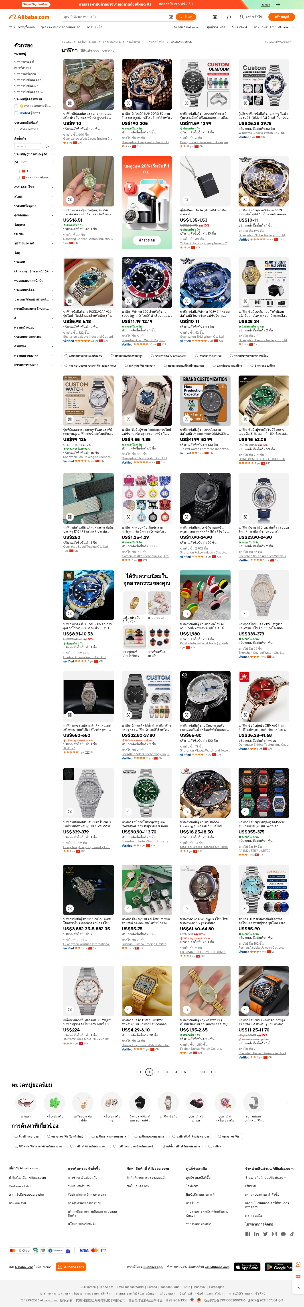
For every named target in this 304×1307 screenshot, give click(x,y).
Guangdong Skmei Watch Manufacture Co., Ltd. (147, 1045)
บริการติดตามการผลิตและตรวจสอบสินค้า (92, 1213)
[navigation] (34, 557)
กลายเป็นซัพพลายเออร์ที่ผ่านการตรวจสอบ (267, 1205)
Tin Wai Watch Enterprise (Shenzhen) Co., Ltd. (205, 449)
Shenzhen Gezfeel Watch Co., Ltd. (262, 652)
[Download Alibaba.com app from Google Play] (280, 1266)
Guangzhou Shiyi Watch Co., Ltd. (202, 336)
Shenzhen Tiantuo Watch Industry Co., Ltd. (147, 841)
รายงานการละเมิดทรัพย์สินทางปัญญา (207, 1213)
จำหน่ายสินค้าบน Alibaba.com (265, 1177)
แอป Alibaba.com (217, 1267)
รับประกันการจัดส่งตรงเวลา (87, 1194)
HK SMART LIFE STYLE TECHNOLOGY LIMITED (205, 952)
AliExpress (88, 1287)
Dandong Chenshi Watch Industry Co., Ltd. (88, 239)
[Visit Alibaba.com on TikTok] (292, 1234)
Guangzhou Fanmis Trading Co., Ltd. (263, 340)
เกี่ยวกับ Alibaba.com (23, 1168)
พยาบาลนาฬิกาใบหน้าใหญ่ (67, 1136)
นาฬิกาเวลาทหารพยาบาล (111, 1136)
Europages (216, 1287)
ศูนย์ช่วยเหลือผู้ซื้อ (198, 1177)
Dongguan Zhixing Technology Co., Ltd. (264, 744)
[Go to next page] (212, 1072)
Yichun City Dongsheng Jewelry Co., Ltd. (205, 243)
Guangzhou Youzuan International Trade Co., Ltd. (88, 944)
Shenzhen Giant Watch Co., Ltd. (143, 340)
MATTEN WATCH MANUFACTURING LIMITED (205, 847)
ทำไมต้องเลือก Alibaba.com (27, 1177)
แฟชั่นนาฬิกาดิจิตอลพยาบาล (183, 1146)
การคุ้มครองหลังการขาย (84, 1203)
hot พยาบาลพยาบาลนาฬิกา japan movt (92, 365)
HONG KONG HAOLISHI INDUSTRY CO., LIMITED (264, 459)
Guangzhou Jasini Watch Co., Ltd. (144, 458)
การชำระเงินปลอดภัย (82, 1177)
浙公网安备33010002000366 (224, 1300)
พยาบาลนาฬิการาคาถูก (128, 355)
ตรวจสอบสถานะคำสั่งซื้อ (262, 1194)
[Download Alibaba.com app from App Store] (247, 1266)
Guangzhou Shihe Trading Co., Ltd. (262, 235)
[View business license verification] (192, 1300)
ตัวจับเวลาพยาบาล (210, 355)
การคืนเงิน (193, 1203)
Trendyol (199, 1287)
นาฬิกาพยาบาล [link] (181, 42)
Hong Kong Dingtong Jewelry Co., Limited (88, 847)
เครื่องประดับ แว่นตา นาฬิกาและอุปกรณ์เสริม (109, 42)
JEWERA (69, 748)
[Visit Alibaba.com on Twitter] (265, 1234)
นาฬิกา (217, 1146)
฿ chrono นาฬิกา (265, 365)
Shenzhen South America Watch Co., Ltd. (264, 556)
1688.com (106, 1287)
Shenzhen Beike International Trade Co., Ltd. (264, 1053)
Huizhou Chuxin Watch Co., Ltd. (84, 657)
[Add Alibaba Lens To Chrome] (71, 1266)
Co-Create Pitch (20, 1186)
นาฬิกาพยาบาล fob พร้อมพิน (85, 355)
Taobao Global (170, 1287)
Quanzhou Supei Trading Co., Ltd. (85, 546)
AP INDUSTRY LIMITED (255, 850)
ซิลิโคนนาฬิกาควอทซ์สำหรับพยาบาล (40, 1146)
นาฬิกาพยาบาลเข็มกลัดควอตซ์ (135, 1146)
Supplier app (153, 1267)
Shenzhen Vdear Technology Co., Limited (147, 754)
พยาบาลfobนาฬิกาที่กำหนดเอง (186, 365)
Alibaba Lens (24, 1267)
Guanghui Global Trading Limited (144, 944)
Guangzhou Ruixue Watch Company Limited (205, 142)
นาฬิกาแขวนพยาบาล (151, 1136)
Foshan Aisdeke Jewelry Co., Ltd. (261, 947)
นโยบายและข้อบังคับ (82, 1224)
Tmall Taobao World (130, 1287)
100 (203, 1072)
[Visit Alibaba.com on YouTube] (283, 1234)
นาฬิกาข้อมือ (155, 42)
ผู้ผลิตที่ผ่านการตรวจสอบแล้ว (146, 1177)
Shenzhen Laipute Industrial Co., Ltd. (88, 336)
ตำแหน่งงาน (17, 1203)
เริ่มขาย (250, 1186)
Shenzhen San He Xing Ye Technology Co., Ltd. (88, 457)
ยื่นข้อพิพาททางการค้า (201, 1194)
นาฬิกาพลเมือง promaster (170, 355)
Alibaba (66, 42)
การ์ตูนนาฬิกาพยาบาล (142, 365)
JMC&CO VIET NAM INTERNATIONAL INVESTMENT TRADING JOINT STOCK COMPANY (88, 1039)
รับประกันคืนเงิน (79, 1186)
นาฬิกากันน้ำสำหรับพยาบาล (193, 1136)
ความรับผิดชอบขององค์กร (27, 1194)
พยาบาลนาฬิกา (231, 1136)
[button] (171, 17)
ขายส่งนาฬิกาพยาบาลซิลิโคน (251, 355)
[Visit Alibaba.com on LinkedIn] (256, 1234)
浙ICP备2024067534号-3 (265, 1300)
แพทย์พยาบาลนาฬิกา (229, 365)
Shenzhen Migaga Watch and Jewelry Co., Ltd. (205, 750)
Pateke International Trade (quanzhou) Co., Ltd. (205, 643)
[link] (298, 1264)
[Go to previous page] (140, 1072)
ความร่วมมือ (253, 1215)
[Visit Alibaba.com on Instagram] (274, 1234)
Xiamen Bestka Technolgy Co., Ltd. (145, 556)
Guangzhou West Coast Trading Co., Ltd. (88, 138)
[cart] (229, 17)
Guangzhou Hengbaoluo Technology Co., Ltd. (147, 142)
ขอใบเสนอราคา (138, 1186)
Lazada (152, 1287)
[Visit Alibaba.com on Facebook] (247, 1234)
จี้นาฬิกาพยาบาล (29, 1136)
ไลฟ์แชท (192, 1186)
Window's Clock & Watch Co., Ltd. (262, 133)
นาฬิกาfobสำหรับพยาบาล (90, 1146)
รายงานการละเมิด (198, 1224)
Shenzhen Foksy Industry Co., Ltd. (203, 552)
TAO (187, 1287)
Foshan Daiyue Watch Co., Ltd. (201, 1048)
